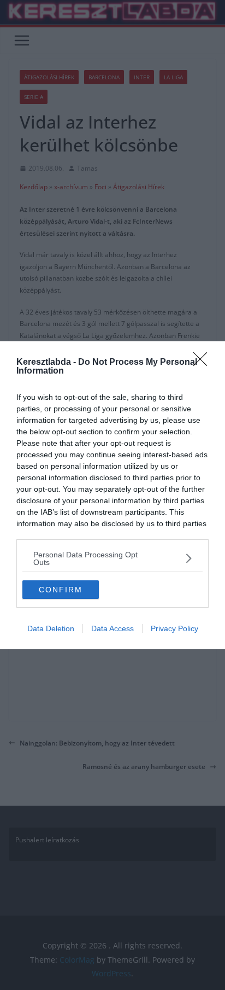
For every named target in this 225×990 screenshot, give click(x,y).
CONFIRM (60, 589)
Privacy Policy (174, 628)
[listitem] (112, 558)
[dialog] (112, 495)
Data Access (112, 628)
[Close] (203, 362)
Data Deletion (50, 628)
